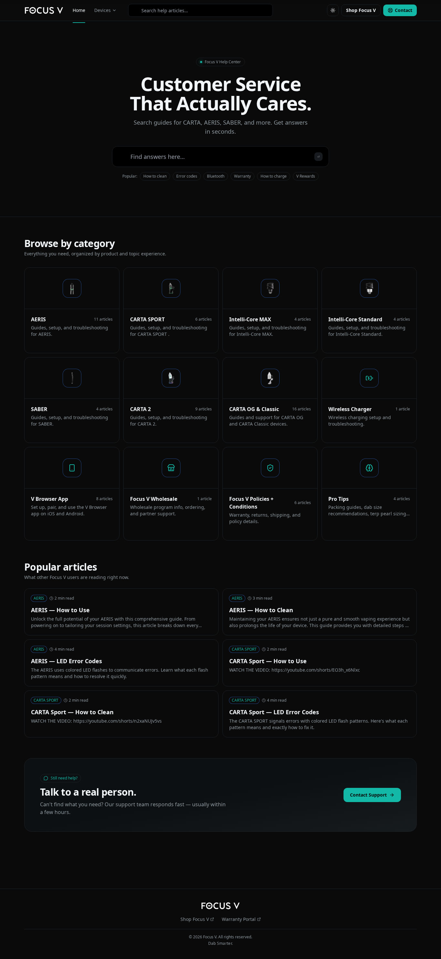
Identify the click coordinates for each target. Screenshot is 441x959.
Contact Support (368, 795)
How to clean (155, 176)
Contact (403, 10)
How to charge (274, 176)
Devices (102, 10)
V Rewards (305, 176)
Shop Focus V (361, 10)
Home (79, 10)
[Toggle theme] (333, 10)
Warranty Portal (239, 919)
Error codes (186, 176)
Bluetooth (215, 176)
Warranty (242, 176)
